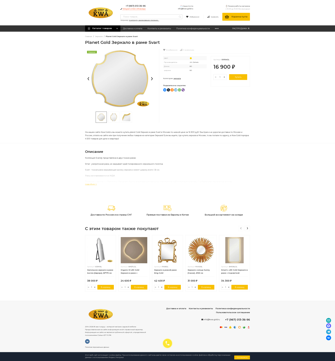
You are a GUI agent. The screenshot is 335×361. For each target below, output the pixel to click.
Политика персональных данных (97, 347)
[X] (168, 89)
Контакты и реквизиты (159, 28)
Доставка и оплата (132, 28)
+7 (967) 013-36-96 (136, 6)
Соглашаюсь (242, 357)
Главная (88, 36)
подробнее (90, 184)
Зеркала (99, 36)
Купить (238, 77)
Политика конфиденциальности (193, 28)
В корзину (105, 287)
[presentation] (88, 79)
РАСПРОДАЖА (239, 28)
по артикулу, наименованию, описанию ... (144, 20)
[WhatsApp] (179, 89)
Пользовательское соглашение (233, 312)
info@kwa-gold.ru (185, 9)
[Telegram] (175, 89)
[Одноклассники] (172, 89)
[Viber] (183, 89)
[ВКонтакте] (164, 89)
